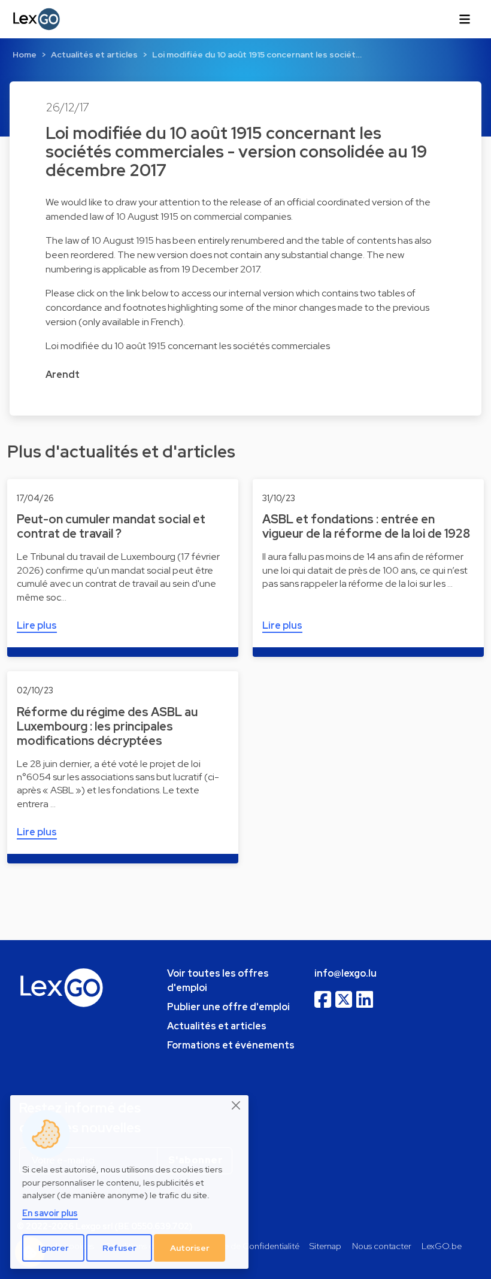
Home (25, 54)
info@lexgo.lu (345, 973)
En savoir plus (50, 1213)
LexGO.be (442, 1245)
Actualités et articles (94, 54)
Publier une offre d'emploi (228, 1007)
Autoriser (190, 1247)
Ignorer (53, 1247)
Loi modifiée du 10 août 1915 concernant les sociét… (257, 54)
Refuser (119, 1247)
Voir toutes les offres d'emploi (218, 980)
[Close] (237, 1105)
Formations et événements (231, 1045)
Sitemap (325, 1245)
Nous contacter (381, 1245)
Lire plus (37, 625)
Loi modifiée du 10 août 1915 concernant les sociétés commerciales (188, 346)
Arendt (63, 374)
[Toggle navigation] (464, 19)
